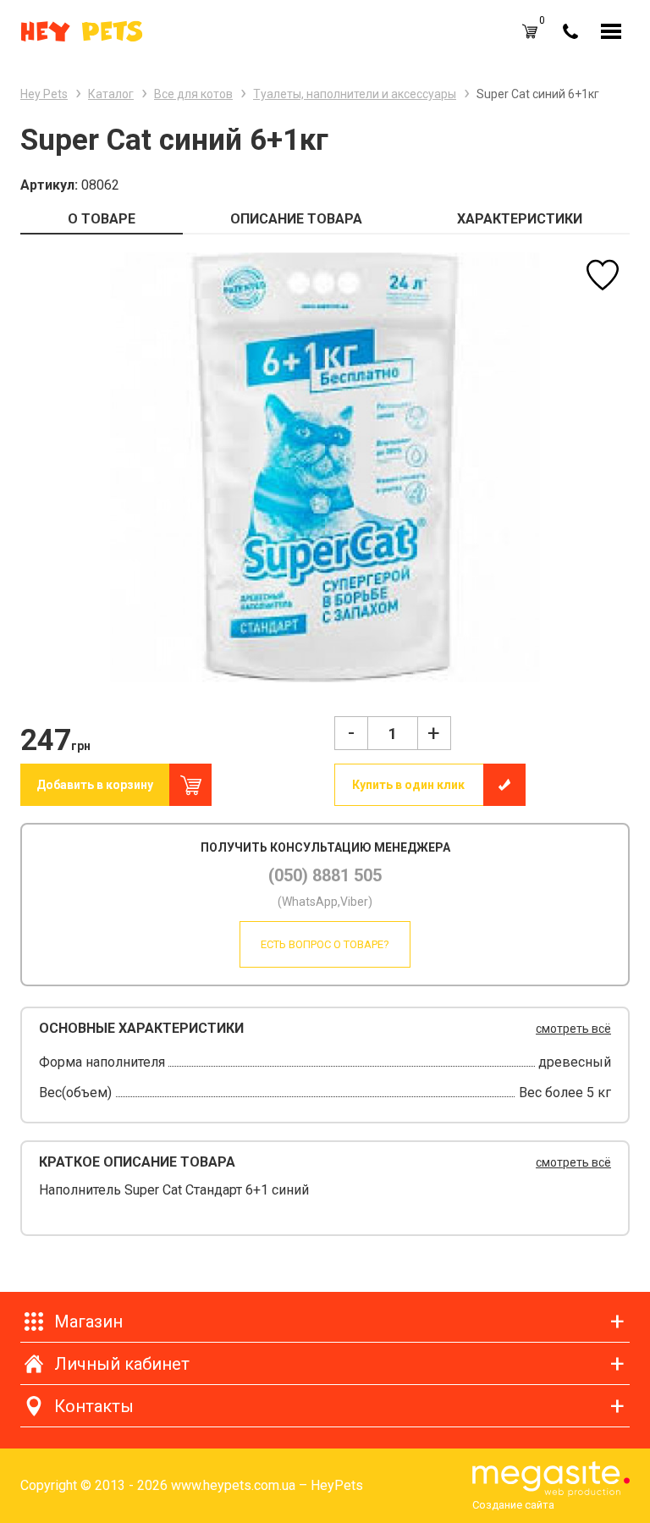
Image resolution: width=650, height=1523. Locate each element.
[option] (325, 467)
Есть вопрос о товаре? (325, 944)
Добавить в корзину (94, 785)
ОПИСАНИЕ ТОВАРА (296, 219)
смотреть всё (573, 1029)
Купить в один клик (408, 785)
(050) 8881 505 (325, 875)
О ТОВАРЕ (101, 219)
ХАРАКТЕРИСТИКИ (519, 219)
